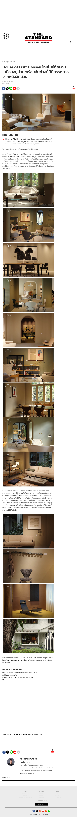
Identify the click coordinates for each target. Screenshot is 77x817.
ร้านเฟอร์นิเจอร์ (37, 734)
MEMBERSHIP (41, 804)
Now (57, 794)
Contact (57, 798)
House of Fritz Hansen (24, 734)
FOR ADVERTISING (41, 800)
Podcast (25, 794)
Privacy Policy (25, 798)
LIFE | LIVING (9, 61)
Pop (57, 791)
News (25, 791)
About (41, 798)
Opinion (25, 796)
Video (41, 794)
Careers (41, 796)
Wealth (41, 791)
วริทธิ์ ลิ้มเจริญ (9, 81)
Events (57, 796)
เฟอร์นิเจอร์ (11, 734)
